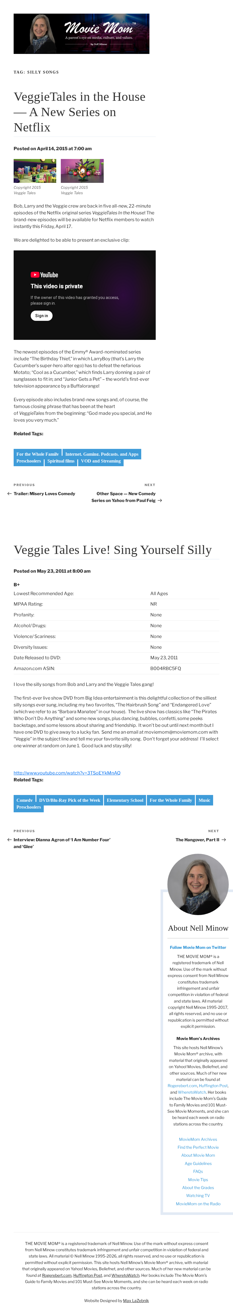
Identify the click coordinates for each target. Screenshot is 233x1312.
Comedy (24, 800)
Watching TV (198, 1195)
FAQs (198, 1171)
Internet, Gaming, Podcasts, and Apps (101, 454)
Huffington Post (213, 1085)
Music (204, 800)
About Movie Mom (198, 1155)
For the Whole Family (37, 454)
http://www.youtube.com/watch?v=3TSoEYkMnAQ (67, 773)
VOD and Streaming (101, 461)
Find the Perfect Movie (198, 1147)
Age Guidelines (198, 1163)
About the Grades (198, 1187)
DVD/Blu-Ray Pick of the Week (69, 800)
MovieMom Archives (198, 1139)
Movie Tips (198, 1179)
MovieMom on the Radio (198, 1203)
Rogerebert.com (182, 1085)
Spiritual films (60, 461)
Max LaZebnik (136, 1300)
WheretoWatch (192, 1092)
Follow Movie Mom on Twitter (198, 947)
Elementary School (125, 800)
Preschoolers (28, 461)
